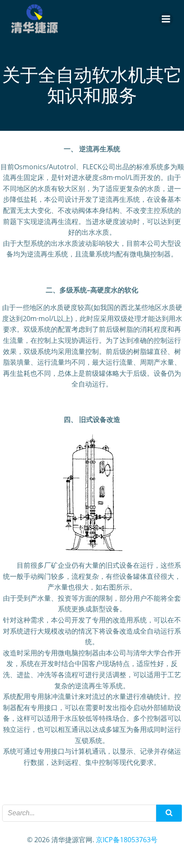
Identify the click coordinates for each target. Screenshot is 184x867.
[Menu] (166, 19)
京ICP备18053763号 (126, 839)
